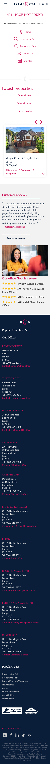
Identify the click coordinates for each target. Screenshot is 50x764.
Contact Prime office (12, 558)
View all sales (25, 95)
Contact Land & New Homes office (19, 526)
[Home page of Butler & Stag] (25, 4)
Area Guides (8, 695)
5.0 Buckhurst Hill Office (31, 297)
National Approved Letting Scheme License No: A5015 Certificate (26, 753)
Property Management (17, 603)
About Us (6, 688)
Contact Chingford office (14, 465)
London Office (12, 346)
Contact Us (27, 53)
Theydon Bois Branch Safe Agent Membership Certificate (25, 751)
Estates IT (27, 758)
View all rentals (25, 103)
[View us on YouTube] (29, 737)
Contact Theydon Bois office (16, 397)
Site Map (28, 60)
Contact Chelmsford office (15, 494)
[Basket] (47, 3)
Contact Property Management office (20, 622)
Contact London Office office (16, 365)
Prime (6, 538)
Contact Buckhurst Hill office (16, 430)
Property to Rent (28, 46)
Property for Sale (28, 39)
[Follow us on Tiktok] (23, 736)
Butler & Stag (20, 756)
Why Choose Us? (10, 691)
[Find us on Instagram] (5, 736)
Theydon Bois (11, 378)
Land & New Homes (15, 506)
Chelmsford (10, 474)
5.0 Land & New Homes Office (23, 303)
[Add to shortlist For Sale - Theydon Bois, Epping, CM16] (43, 173)
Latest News (8, 698)
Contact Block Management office (18, 590)
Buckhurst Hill (13, 410)
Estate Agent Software (12, 758)
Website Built (32, 756)
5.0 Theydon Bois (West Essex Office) (23, 290)
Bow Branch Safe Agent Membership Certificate (25, 748)
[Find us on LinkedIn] (17, 736)
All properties (25, 111)
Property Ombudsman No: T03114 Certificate (20, 747)
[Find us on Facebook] (11, 736)
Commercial (10, 635)
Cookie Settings (25, 760)
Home (28, 31)
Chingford (9, 442)
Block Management (15, 571)
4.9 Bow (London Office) (30, 283)
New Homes (8, 684)
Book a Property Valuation (15, 681)
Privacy (44, 758)
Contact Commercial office (15, 654)
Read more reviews (16, 238)
